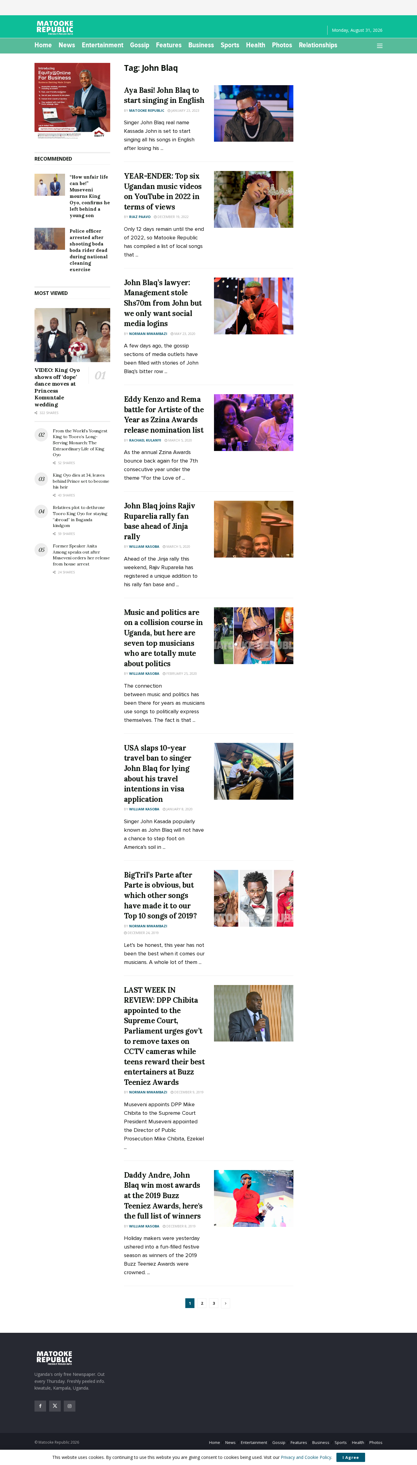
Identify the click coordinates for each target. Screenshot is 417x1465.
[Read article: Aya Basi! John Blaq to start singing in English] (253, 113)
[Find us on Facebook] (40, 1406)
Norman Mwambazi (148, 333)
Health (255, 45)
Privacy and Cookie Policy (306, 1457)
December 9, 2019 (188, 1092)
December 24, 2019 (143, 932)
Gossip (139, 45)
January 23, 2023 (184, 110)
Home (43, 45)
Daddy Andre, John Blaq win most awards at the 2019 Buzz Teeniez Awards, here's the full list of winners (163, 1195)
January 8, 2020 (179, 809)
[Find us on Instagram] (69, 1406)
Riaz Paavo (139, 216)
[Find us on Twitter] (55, 1406)
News (67, 45)
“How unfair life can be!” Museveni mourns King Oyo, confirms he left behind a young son (90, 196)
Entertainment (102, 45)
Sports (230, 45)
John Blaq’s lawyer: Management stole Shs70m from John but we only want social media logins (163, 303)
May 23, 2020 (184, 333)
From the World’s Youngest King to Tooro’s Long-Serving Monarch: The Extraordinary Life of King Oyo (80, 442)
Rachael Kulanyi (145, 440)
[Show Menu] (380, 46)
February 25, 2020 (181, 673)
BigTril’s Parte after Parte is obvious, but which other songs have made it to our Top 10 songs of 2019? (160, 895)
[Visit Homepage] (55, 28)
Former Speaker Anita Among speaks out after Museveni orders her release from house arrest (81, 555)
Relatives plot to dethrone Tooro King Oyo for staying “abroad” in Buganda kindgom (80, 516)
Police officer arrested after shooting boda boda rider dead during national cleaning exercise (89, 250)
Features (169, 45)
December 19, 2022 (173, 216)
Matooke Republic (146, 110)
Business (201, 45)
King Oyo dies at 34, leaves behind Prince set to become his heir (81, 481)
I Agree (351, 1457)
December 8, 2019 (180, 1226)
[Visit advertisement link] (72, 101)
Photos (282, 45)
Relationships (318, 45)
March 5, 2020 (179, 440)
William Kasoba (144, 546)
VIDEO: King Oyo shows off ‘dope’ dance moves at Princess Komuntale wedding (57, 387)
